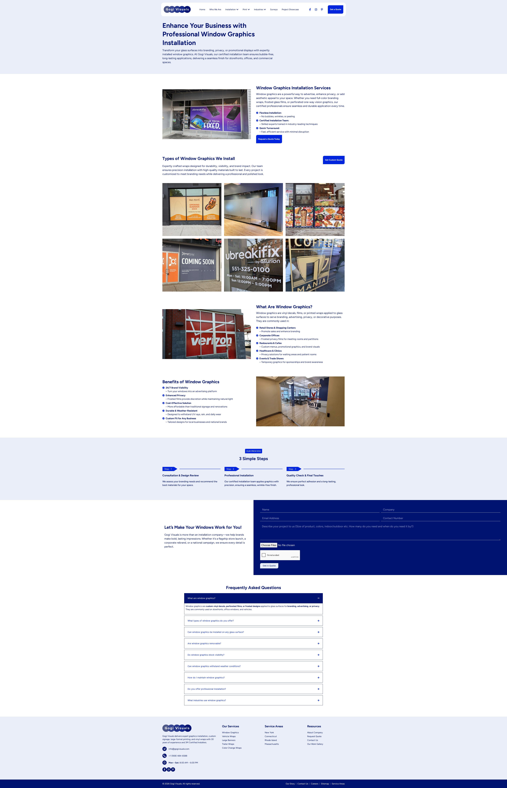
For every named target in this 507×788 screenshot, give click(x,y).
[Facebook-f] (310, 9)
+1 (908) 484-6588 (178, 756)
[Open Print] (249, 9)
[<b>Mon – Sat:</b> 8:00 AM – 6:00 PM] (164, 762)
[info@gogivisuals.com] (164, 749)
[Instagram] (316, 9)
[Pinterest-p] (322, 9)
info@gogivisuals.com (179, 749)
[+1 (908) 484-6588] (164, 756)
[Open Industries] (265, 9)
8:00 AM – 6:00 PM (183, 762)
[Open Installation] (237, 9)
